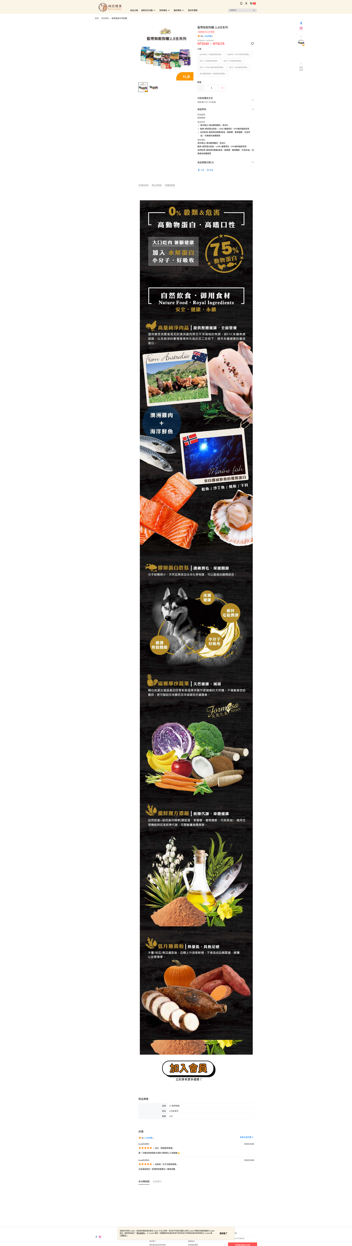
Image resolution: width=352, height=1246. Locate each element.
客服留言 (191, 1241)
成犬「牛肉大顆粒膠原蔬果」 (212, 67)
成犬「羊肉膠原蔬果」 (238, 67)
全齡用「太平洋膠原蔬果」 (238, 54)
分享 (202, 170)
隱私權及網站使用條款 (157, 1245)
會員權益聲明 (193, 1245)
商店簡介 (152, 1241)
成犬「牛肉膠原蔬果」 (233, 61)
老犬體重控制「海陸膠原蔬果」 (213, 74)
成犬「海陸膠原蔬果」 (209, 61)
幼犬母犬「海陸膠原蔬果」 (211, 54)
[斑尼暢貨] (110, 7)
